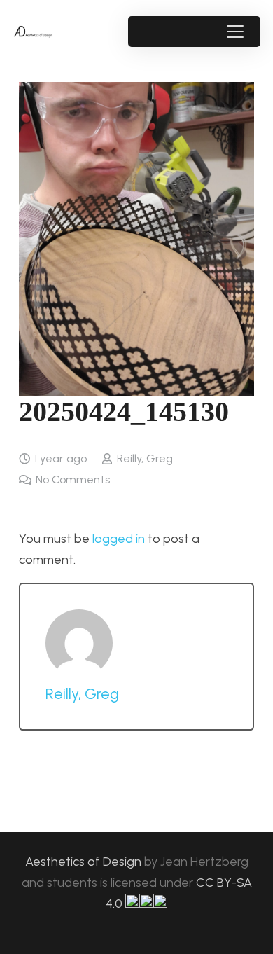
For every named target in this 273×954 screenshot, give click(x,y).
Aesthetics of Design (84, 861)
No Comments (73, 479)
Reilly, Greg (145, 458)
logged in (118, 538)
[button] (234, 31)
